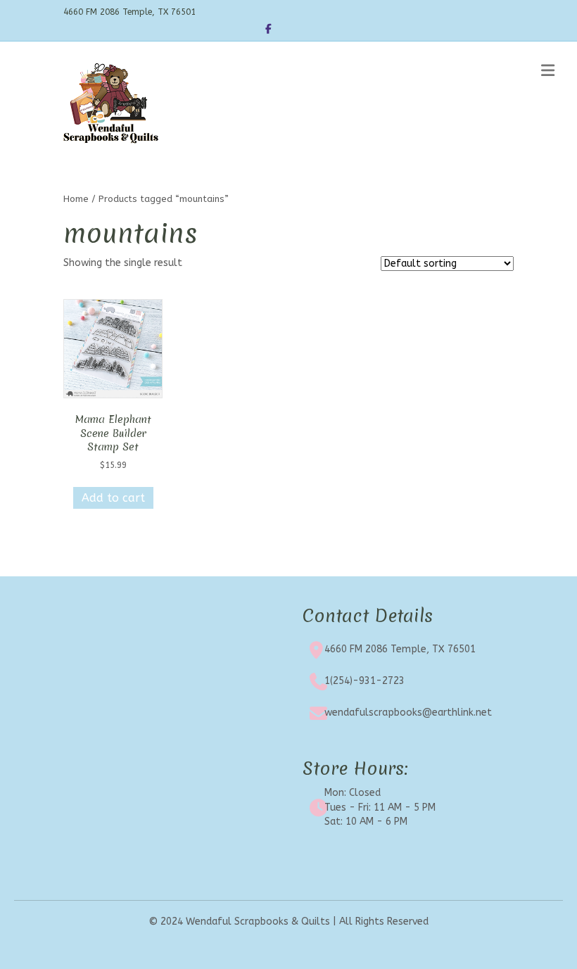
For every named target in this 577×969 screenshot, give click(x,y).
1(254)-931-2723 (364, 681)
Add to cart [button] (113, 498)
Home (76, 199)
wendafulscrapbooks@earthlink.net (408, 712)
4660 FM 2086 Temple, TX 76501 (400, 649)
